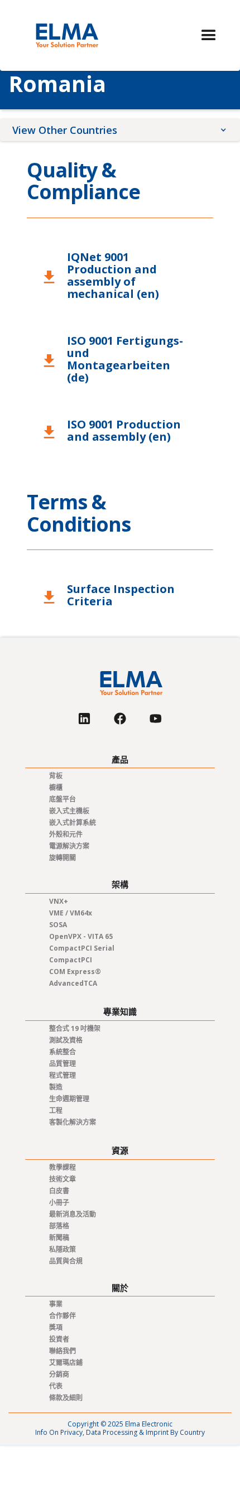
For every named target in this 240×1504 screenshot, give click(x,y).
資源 (120, 1150)
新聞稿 (59, 1237)
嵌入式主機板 (69, 811)
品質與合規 (66, 1261)
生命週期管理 (69, 1098)
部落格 (59, 1226)
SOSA (58, 924)
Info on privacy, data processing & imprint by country (120, 1432)
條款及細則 (66, 1398)
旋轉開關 (62, 858)
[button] (209, 36)
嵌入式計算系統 (72, 822)
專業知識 (120, 1011)
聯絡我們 (62, 1351)
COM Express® (75, 971)
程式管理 (62, 1075)
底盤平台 (62, 799)
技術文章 (62, 1179)
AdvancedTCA (73, 983)
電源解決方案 (69, 846)
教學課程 (62, 1167)
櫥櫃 (56, 787)
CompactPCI (70, 960)
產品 (120, 759)
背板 (56, 776)
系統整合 (62, 1052)
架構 (120, 884)
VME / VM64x (70, 913)
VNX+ (58, 901)
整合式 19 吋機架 (74, 1028)
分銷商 (59, 1374)
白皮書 (59, 1191)
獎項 (56, 1327)
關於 (120, 1288)
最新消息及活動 (72, 1214)
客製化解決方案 (72, 1122)
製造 (56, 1087)
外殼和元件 (66, 834)
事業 (56, 1304)
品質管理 (62, 1063)
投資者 (59, 1339)
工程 (56, 1110)
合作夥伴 (62, 1316)
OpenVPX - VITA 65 (81, 936)
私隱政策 (62, 1249)
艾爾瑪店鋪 (66, 1362)
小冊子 (59, 1202)
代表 (56, 1386)
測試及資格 (66, 1040)
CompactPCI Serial (81, 948)
